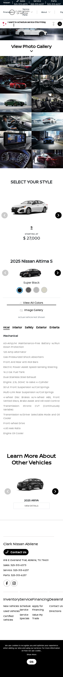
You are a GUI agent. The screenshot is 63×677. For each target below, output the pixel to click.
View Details (31, 505)
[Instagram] (14, 583)
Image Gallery (33, 310)
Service (26, 599)
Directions (55, 611)
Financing (40, 599)
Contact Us (18, 552)
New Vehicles (11, 606)
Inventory (11, 599)
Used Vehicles (11, 611)
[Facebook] (6, 583)
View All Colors (32, 303)
